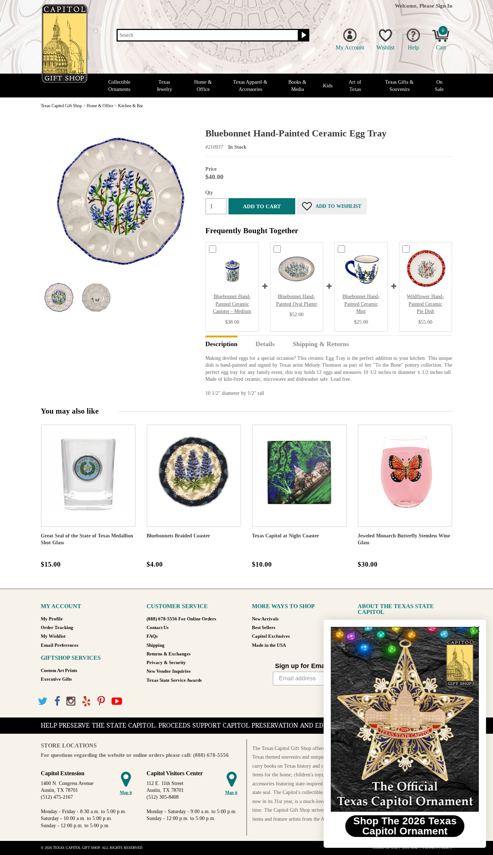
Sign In (444, 6)
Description (221, 344)
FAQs (152, 636)
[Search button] (303, 35)
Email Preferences (59, 645)
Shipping (156, 645)
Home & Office (203, 85)
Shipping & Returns (321, 344)
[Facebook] (57, 701)
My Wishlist (53, 636)
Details (265, 344)
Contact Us (158, 627)
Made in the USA (269, 645)
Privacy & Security (166, 662)
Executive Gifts (56, 679)
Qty (209, 192)
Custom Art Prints (59, 670)
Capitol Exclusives (271, 636)
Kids (327, 85)
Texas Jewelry (164, 85)
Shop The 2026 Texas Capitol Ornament (405, 826)
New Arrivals (265, 618)
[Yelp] (86, 701)
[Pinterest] (101, 701)
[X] (42, 701)
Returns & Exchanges (169, 653)
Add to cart (262, 206)
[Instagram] (71, 701)
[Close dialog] (476, 629)
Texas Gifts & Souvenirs (399, 85)
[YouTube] (117, 701)
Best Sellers (263, 627)
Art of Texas (355, 85)
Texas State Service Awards (174, 680)
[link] (404, 719)
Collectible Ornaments (119, 85)
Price (211, 169)
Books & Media (297, 85)
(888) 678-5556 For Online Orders (181, 618)
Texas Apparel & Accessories (250, 85)
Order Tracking (57, 627)
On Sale (439, 85)
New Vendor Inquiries (169, 671)
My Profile (52, 618)
